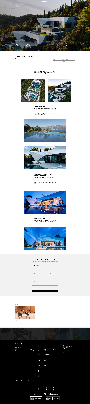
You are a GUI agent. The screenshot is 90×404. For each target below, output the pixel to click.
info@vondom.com (65, 348)
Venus (39, 365)
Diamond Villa (35, 108)
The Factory (39, 359)
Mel (38, 350)
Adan (39, 364)
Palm (38, 349)
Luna (38, 354)
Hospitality (54, 345)
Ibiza (38, 361)
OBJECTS (45, 360)
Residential (54, 350)
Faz (38, 370)
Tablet (39, 366)
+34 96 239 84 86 (66, 347)
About (14, 1)
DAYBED (45, 355)
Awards (31, 349)
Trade (17, 1)
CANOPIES (45, 361)
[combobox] (45, 265)
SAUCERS (45, 349)
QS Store (20, 1)
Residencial (54, 349)
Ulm (38, 375)
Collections (3, 1)
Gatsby (39, 360)
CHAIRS (45, 364)
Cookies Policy (39, 380)
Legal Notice (28, 380)
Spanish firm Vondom (38, 221)
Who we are (31, 345)
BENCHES (45, 350)
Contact (78, 1)
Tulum (39, 355)
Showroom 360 (32, 350)
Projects (11, 1)
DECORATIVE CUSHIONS (46, 354)
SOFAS (45, 365)
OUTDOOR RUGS (46, 345)
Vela (38, 371)
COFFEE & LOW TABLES (46, 359)
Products (7, 1)
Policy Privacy (33, 380)
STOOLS (45, 366)
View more (39, 376)
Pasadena (39, 345)
